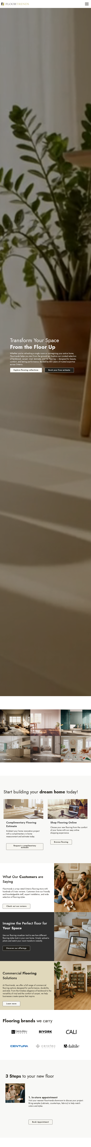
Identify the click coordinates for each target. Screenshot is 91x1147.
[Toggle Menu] (87, 4)
